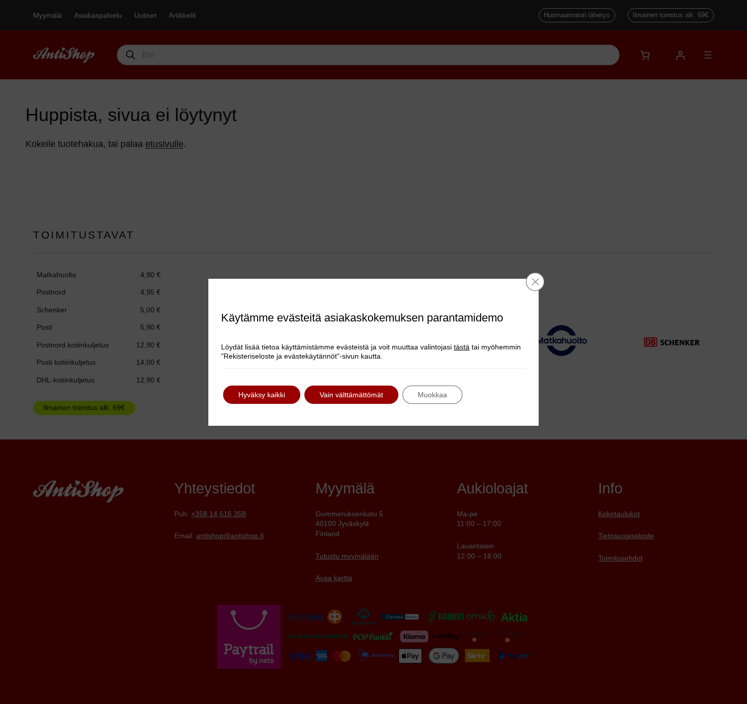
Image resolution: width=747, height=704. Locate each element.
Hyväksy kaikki (261, 395)
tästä (462, 347)
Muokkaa (432, 395)
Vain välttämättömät (351, 395)
